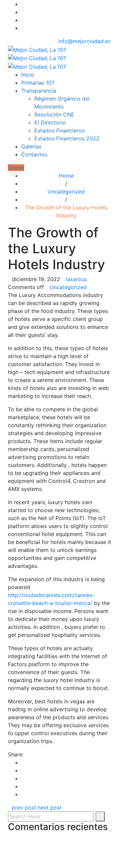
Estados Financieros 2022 (66, 138)
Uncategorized (66, 191)
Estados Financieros (59, 130)
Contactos (34, 154)
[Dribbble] (23, 28)
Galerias (31, 146)
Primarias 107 (38, 82)
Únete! (16, 167)
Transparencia (38, 90)
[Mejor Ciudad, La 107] (37, 57)
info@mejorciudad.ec (84, 41)
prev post (24, 807)
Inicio (27, 74)
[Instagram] (23, 20)
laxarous (76, 279)
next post (49, 807)
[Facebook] (23, 4)
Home (66, 175)
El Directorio (50, 122)
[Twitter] (23, 12)
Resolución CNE (54, 114)
